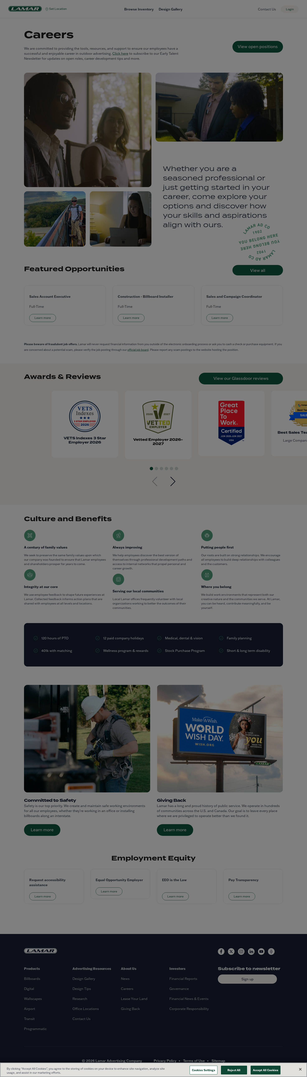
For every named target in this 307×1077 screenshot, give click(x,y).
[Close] (300, 1069)
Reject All (233, 1070)
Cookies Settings (203, 1070)
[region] (153, 1070)
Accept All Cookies (265, 1070)
